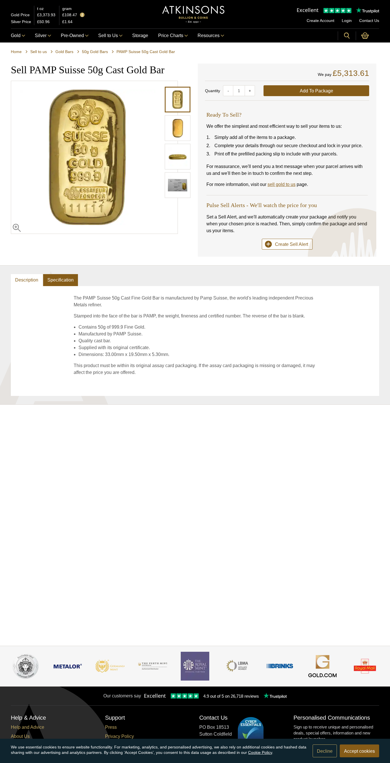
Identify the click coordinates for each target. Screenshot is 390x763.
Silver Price (21, 21)
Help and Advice (27, 727)
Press (111, 727)
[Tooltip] (82, 15)
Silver (41, 35)
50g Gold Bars (95, 51)
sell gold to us (281, 184)
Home (16, 51)
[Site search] (346, 35)
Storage (140, 35)
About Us (20, 736)
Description (26, 280)
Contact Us (369, 20)
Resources (209, 35)
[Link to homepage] (193, 14)
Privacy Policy (119, 736)
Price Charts (170, 35)
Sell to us (38, 51)
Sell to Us (108, 35)
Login (347, 20)
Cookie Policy (260, 752)
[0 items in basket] (367, 35)
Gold (16, 35)
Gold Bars (64, 51)
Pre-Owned (72, 35)
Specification (60, 280)
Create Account (320, 20)
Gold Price (20, 15)
